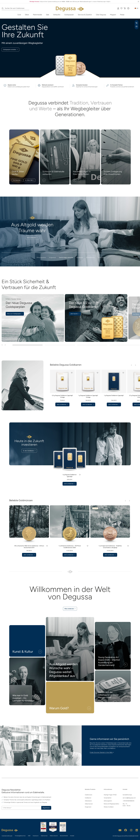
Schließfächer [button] (90, 257)
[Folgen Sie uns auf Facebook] (125, 830)
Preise (122, 15)
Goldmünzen (88, 795)
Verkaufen (56, 15)
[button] (128, 8)
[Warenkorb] (124, 8)
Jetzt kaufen (74, 313)
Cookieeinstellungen (7, 836)
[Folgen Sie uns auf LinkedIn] (136, 830)
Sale (47, 15)
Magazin (113, 15)
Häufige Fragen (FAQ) (110, 795)
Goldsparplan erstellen (9, 49)
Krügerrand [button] (52, 257)
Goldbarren (88, 798)
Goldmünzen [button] (102, 257)
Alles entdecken (69, 608)
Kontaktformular (127, 795)
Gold (19, 15)
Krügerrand (88, 807)
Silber (27, 15)
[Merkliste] (121, 8)
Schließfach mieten (32, 241)
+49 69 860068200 (128, 801)
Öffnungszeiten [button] (41, 257)
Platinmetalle (37, 15)
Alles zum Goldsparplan (14, 313)
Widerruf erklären (109, 807)
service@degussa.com (129, 798)
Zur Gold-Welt (17, 180)
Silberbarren (88, 801)
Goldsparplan (69, 15)
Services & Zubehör (85, 15)
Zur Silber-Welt (29, 180)
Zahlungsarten (108, 801)
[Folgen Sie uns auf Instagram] (131, 830)
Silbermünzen (89, 804)
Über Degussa (101, 15)
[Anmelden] (118, 8)
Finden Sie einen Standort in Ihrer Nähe (101, 752)
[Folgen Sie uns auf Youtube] (120, 830)
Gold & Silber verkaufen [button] (66, 257)
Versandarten (107, 798)
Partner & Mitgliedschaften (111, 804)
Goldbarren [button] (79, 257)
